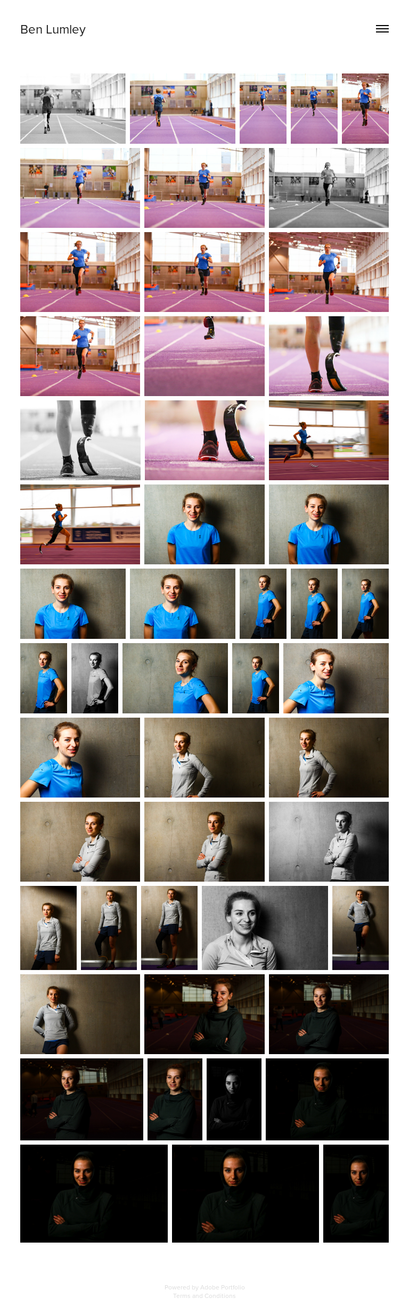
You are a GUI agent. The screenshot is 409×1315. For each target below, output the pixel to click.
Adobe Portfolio (222, 1287)
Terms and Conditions (204, 1295)
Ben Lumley (53, 29)
